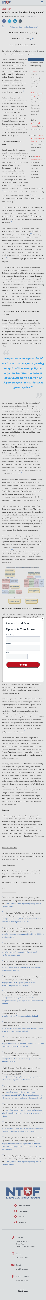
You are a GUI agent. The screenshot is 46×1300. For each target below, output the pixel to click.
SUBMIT (23, 665)
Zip (7, 652)
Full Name (10, 635)
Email (8, 643)
